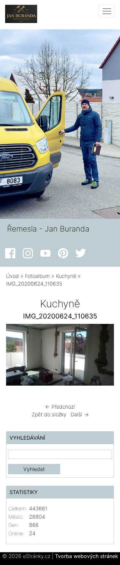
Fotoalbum (37, 276)
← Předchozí (60, 407)
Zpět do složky (49, 414)
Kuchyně (66, 276)
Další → (80, 414)
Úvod (12, 276)
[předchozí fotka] (16, 356)
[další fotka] (103, 356)
